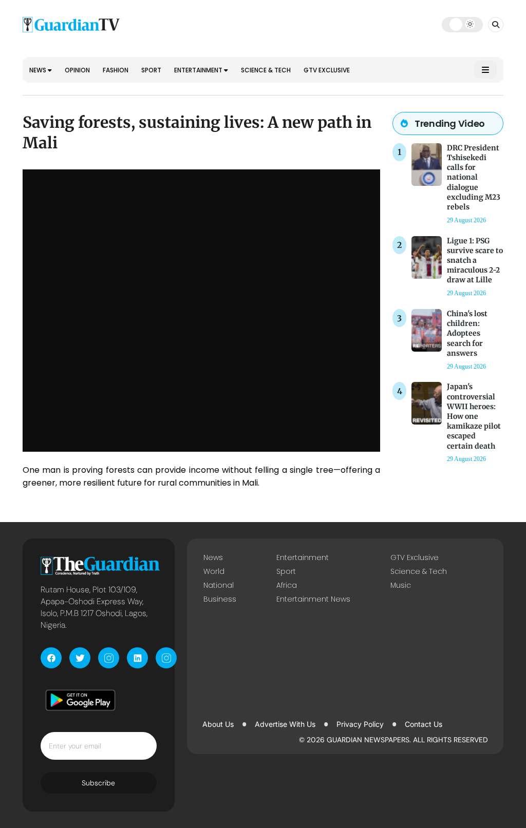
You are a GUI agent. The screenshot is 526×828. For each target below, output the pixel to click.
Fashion (115, 70)
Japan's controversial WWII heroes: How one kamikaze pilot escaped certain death (474, 416)
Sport (151, 70)
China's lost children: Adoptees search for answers (467, 333)
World (213, 571)
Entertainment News (313, 599)
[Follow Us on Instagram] (108, 657)
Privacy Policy (360, 724)
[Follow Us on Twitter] (79, 657)
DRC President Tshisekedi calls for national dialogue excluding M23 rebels (473, 177)
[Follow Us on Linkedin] (137, 657)
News (38, 70)
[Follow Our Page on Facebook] (51, 657)
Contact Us (423, 724)
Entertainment (199, 70)
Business (219, 599)
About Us (218, 724)
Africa (286, 585)
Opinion (77, 70)
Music (400, 585)
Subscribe (98, 782)
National (218, 585)
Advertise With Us (285, 724)
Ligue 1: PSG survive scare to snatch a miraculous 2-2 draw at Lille (475, 260)
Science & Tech (266, 70)
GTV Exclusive (327, 70)
